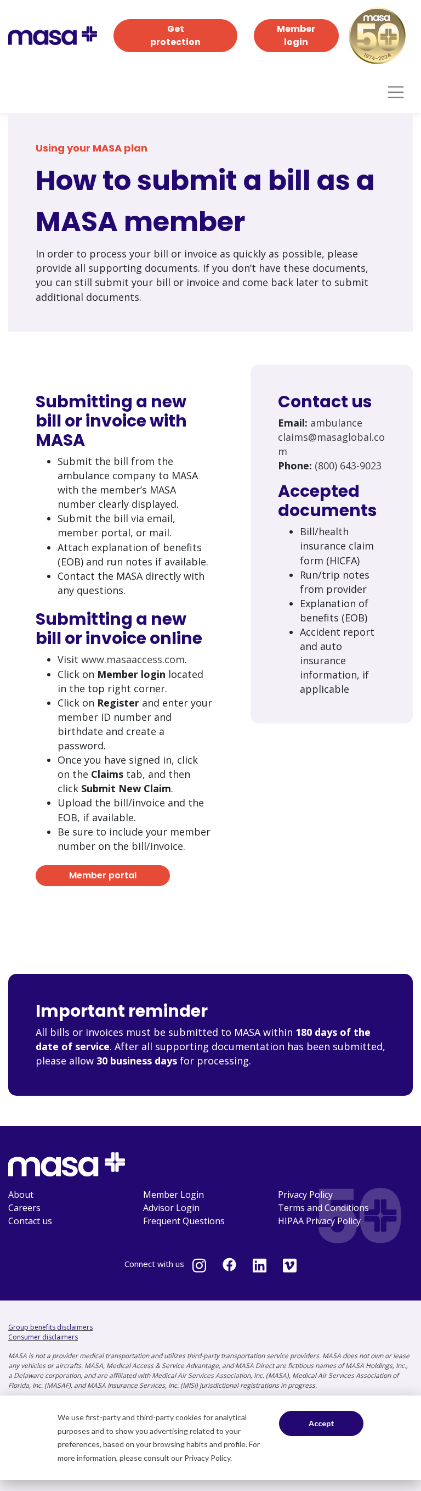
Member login (296, 35)
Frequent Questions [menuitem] (184, 1221)
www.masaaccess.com (133, 659)
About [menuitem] (20, 1195)
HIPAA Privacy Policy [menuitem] (319, 1221)
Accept (321, 1423)
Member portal (102, 875)
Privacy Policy (207, 1457)
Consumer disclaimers (43, 1337)
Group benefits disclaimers (50, 1327)
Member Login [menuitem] (173, 1195)
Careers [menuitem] (24, 1208)
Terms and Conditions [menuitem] (323, 1208)
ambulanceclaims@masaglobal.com (331, 437)
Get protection (175, 35)
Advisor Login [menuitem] (171, 1208)
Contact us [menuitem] (30, 1221)
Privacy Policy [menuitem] (305, 1195)
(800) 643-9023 (348, 465)
